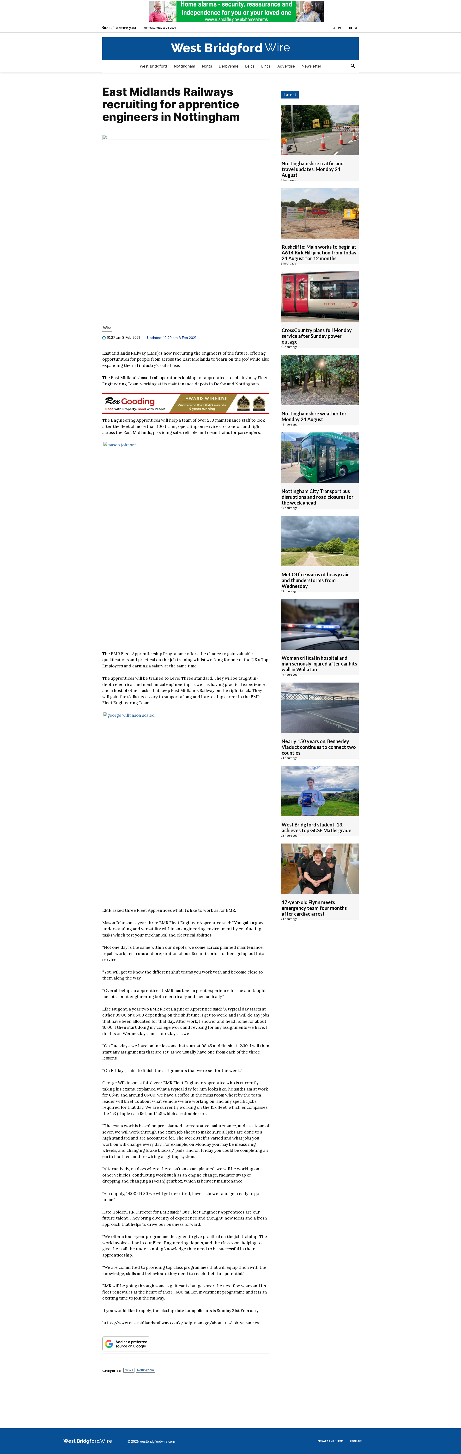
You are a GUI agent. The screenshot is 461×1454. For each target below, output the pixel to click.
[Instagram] (339, 28)
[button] (353, 66)
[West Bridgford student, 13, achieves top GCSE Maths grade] (320, 791)
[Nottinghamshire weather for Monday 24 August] (320, 380)
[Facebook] (345, 28)
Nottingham (145, 1370)
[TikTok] (334, 28)
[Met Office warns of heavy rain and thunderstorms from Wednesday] (320, 541)
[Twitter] (356, 28)
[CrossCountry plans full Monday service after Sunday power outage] (320, 296)
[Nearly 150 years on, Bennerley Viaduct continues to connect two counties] (320, 707)
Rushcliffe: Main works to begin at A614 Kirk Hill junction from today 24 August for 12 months (319, 252)
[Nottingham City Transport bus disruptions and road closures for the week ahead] (320, 457)
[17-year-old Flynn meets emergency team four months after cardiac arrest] (320, 868)
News (129, 1370)
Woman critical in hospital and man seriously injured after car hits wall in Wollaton (319, 663)
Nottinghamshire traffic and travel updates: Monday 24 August (313, 169)
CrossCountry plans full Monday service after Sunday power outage (317, 335)
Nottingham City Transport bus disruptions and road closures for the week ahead (317, 496)
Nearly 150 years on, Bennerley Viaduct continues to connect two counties (319, 746)
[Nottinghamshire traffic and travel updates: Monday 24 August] (320, 130)
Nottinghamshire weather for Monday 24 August (314, 416)
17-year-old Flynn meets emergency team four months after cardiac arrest (314, 907)
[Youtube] (350, 28)
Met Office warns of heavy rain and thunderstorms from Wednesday (316, 580)
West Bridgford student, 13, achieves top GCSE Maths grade (316, 827)
